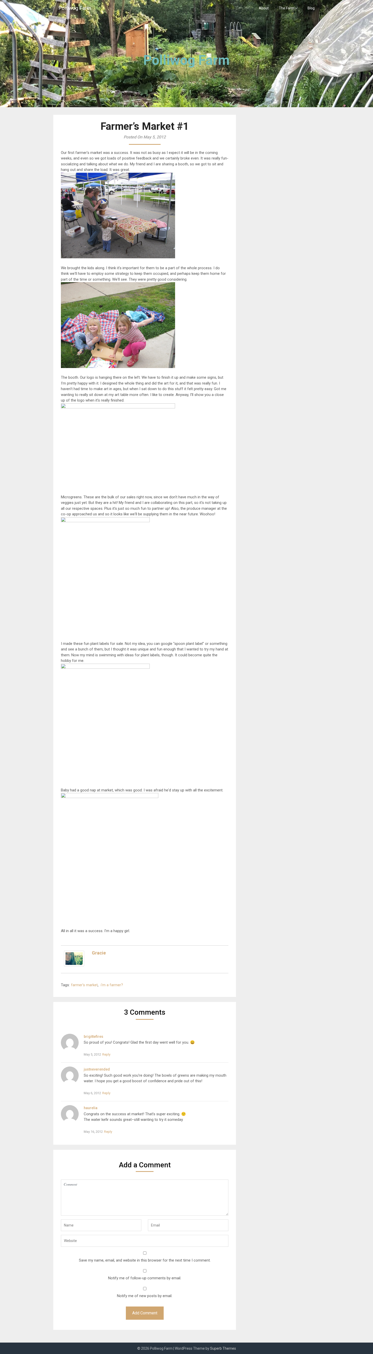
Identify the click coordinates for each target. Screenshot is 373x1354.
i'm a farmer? (112, 985)
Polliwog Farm (74, 8)
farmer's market (84, 985)
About (264, 8)
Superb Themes (223, 1348)
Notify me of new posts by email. (144, 1296)
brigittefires (93, 1036)
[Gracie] (74, 965)
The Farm (286, 8)
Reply (106, 1054)
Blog (311, 8)
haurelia (90, 1108)
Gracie (99, 952)
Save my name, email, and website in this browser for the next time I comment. (145, 1260)
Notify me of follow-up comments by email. (144, 1278)
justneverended (97, 1069)
